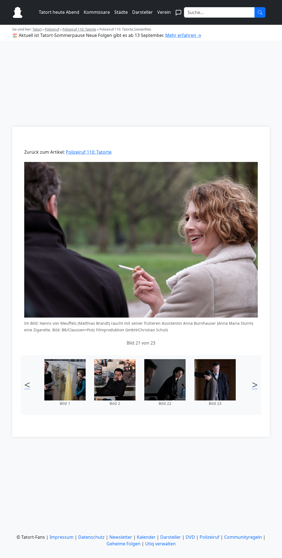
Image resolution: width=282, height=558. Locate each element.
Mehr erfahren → (183, 35)
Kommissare (97, 12)
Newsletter (120, 537)
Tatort (37, 29)
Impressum (62, 537)
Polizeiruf (52, 29)
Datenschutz (91, 537)
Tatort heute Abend (59, 12)
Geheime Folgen (123, 544)
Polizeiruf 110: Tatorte (79, 29)
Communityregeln (243, 537)
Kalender (146, 537)
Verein (164, 12)
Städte (121, 12)
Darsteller (142, 12)
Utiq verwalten (160, 544)
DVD (190, 537)
